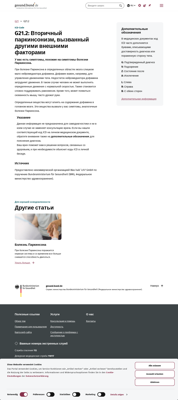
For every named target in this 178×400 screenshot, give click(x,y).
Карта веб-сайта (23, 332)
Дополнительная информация (138, 98)
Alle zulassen (155, 365)
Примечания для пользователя (31, 326)
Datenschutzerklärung (37, 376)
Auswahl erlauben (154, 374)
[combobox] (101, 5)
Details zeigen (117, 394)
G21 (17, 21)
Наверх (155, 285)
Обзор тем (20, 321)
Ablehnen (154, 382)
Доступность (56, 326)
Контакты (91, 321)
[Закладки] (149, 5)
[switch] (51, 394)
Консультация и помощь (62, 321)
